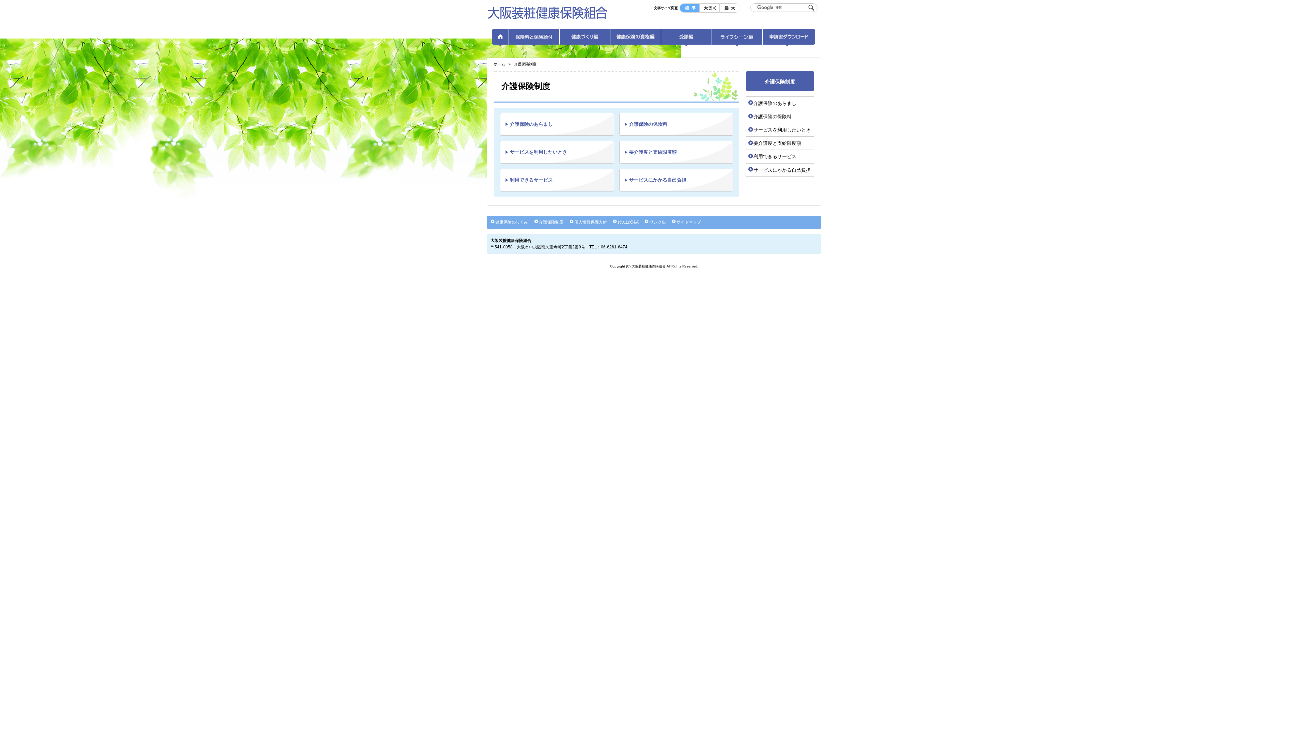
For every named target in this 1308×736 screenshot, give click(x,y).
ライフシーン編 (737, 39)
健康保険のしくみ (511, 222)
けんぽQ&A (628, 222)
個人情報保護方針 (590, 222)
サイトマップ (688, 222)
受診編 (686, 39)
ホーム (500, 39)
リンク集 (658, 222)
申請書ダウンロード (789, 39)
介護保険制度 (551, 222)
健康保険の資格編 (635, 39)
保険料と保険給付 (534, 39)
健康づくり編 (585, 39)
